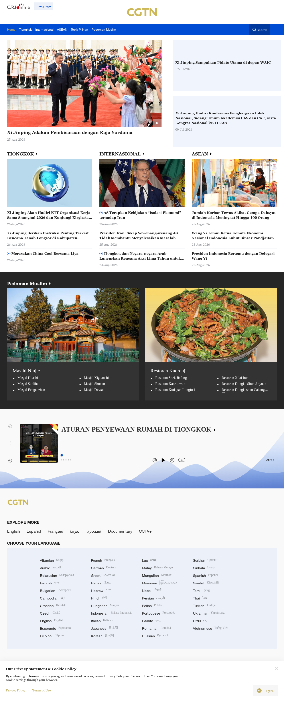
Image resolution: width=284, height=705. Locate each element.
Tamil (201, 590)
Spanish (205, 575)
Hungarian (105, 605)
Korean (102, 636)
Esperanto (55, 628)
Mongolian (157, 575)
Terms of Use (41, 690)
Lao (149, 560)
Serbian (205, 560)
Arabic (50, 568)
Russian (155, 636)
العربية (75, 531)
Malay (157, 568)
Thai (200, 598)
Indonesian (111, 613)
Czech (50, 613)
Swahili (206, 583)
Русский (94, 531)
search (262, 30)
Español (34, 531)
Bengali (49, 583)
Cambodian (52, 598)
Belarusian (57, 575)
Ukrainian (209, 613)
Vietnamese (210, 628)
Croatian (53, 605)
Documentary (120, 531)
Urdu (200, 621)
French (103, 560)
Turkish (204, 605)
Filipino (52, 636)
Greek (103, 575)
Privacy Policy (15, 690)
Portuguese (158, 613)
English (13, 531)
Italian (101, 621)
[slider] (62, 455)
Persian (154, 598)
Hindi (99, 598)
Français (55, 531)
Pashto (151, 621)
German (103, 568)
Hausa (101, 583)
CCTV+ (145, 531)
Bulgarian (55, 590)
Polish (152, 605)
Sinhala (204, 568)
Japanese (104, 628)
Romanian (156, 628)
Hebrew (102, 590)
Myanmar (159, 583)
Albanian (51, 560)
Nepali (151, 590)
